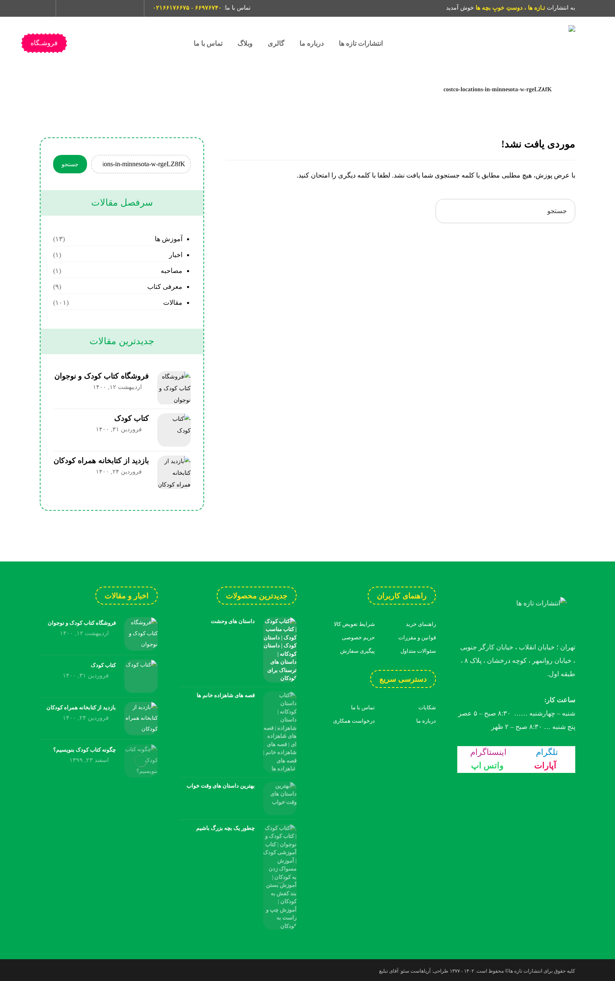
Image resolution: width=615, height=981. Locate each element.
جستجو (70, 164)
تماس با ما (363, 707)
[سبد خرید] (43, 6)
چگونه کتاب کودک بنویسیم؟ (84, 750)
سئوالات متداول (418, 651)
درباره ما (426, 721)
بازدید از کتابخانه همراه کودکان (101, 460)
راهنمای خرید (421, 624)
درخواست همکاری (354, 721)
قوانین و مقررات (417, 637)
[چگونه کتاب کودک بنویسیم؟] (141, 761)
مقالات (172, 302)
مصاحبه (171, 270)
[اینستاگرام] (72, 8)
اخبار (175, 254)
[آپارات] (114, 8)
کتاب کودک (131, 418)
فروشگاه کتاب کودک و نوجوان (101, 376)
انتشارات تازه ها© (523, 971)
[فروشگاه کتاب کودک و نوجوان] (174, 387)
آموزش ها (168, 238)
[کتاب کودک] (174, 430)
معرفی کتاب (164, 286)
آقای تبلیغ (388, 971)
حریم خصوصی (358, 637)
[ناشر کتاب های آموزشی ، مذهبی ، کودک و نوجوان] (512, 43)
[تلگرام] (86, 8)
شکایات (427, 707)
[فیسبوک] (129, 8)
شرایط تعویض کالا (354, 624)
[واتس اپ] (100, 8)
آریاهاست (420, 971)
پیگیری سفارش (357, 651)
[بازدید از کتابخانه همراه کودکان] (174, 472)
